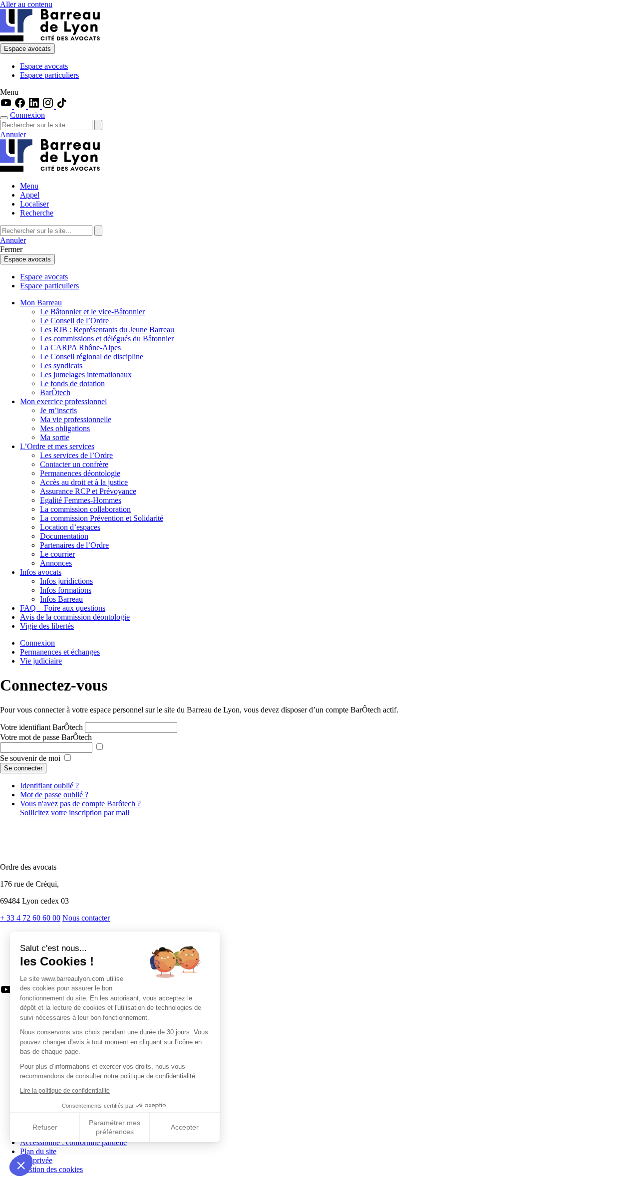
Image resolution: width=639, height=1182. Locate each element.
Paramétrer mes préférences (114, 1127)
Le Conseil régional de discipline (91, 356)
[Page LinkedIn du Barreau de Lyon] (35, 106)
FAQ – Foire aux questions (62, 608)
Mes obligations (65, 428)
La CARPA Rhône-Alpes (80, 347)
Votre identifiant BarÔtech (41, 727)
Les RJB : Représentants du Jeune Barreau (107, 329)
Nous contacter (86, 918)
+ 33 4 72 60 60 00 (30, 918)
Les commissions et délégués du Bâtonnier (107, 338)
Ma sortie (54, 437)
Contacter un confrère (74, 464)
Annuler (13, 134)
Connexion (27, 115)
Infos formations (65, 590)
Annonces (56, 563)
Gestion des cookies (51, 1169)
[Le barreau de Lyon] (50, 38)
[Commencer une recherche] (4, 117)
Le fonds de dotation (72, 383)
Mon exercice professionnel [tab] (63, 401)
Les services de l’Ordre (76, 455)
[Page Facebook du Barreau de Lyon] (21, 106)
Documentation (64, 536)
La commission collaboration (85, 509)
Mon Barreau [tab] (41, 302)
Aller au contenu (26, 4)
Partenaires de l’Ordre (74, 545)
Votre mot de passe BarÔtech (46, 737)
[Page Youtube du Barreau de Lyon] (7, 106)
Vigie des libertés (47, 626)
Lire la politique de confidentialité (65, 1090)
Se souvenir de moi (31, 758)
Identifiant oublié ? (49, 785)
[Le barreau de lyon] (42, 850)
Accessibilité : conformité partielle (73, 1142)
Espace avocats (27, 48)
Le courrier (57, 554)
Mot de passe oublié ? (54, 794)
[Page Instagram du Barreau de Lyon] (49, 106)
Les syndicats (61, 365)
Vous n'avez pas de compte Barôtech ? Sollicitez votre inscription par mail (80, 808)
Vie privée (36, 1160)
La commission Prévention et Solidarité (101, 518)
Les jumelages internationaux (86, 374)
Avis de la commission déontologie (75, 617)
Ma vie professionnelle (75, 419)
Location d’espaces (70, 527)
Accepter (185, 1127)
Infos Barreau (61, 599)
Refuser (44, 1127)
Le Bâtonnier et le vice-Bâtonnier (92, 311)
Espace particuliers (49, 75)
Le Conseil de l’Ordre (74, 320)
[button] (21, 1165)
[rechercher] (98, 125)
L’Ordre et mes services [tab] (57, 446)
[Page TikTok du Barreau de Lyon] (62, 106)
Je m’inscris (58, 410)
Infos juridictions (66, 581)
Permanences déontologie (80, 473)
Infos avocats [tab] (40, 572)
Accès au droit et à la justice (84, 482)
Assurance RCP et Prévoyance (88, 491)
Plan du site (38, 1151)
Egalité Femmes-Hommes (80, 500)
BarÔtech (55, 392)
